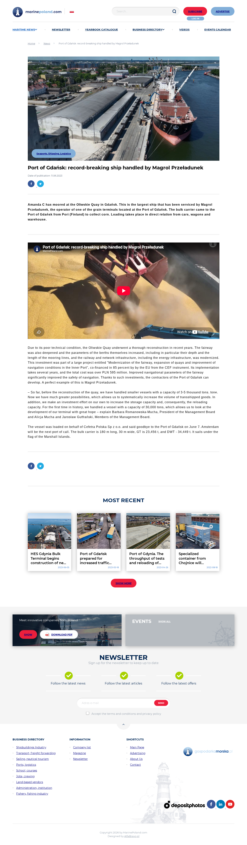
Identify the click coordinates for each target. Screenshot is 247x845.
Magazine (79, 753)
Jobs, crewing (25, 776)
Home (31, 43)
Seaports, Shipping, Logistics (53, 153)
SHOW (28, 634)
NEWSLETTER (61, 29)
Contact (135, 764)
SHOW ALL (164, 621)
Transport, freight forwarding (36, 753)
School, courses (26, 770)
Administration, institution (34, 787)
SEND (161, 703)
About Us (136, 758)
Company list (82, 747)
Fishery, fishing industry (32, 793)
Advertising (137, 753)
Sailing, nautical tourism (32, 758)
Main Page (137, 747)
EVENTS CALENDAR (217, 29)
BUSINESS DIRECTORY (147, 29)
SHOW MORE (124, 583)
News (47, 43)
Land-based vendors (29, 782)
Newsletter (80, 758)
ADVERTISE (223, 11)
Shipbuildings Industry (31, 747)
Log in (195, 18)
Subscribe (195, 11)
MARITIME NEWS (24, 29)
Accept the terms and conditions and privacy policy (126, 714)
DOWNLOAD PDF (62, 634)
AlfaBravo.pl (132, 836)
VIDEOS (184, 29)
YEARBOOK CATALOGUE (101, 29)
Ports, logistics (26, 764)
